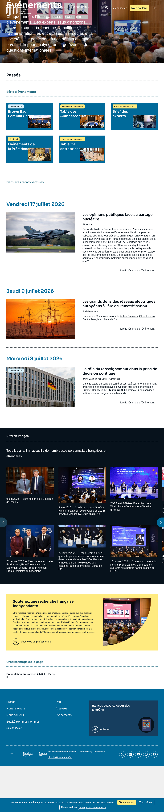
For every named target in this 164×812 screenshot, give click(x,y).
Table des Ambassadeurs (73, 113)
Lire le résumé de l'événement (137, 270)
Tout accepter (126, 802)
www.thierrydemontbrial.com (62, 751)
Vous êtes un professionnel (36, 641)
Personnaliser (69, 807)
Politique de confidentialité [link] (92, 807)
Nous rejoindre (15, 708)
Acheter (105, 729)
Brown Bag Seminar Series (21, 113)
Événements (79, 6)
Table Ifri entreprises (70, 146)
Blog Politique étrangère (60, 757)
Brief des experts (120, 113)
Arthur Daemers (129, 316)
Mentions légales (28, 754)
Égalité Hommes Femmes (23, 721)
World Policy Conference (92, 751)
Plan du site (43, 754)
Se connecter (119, 8)
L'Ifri (40, 6)
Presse (10, 702)
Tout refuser (146, 802)
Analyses (57, 6)
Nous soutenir (139, 8)
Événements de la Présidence (21, 146)
